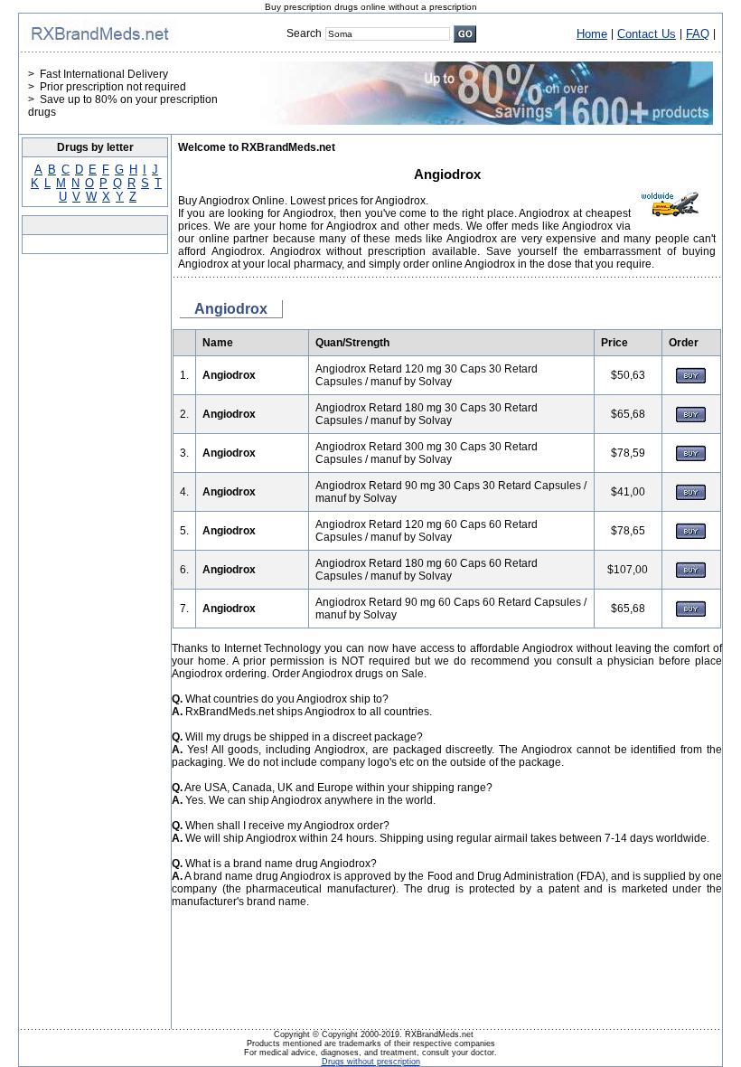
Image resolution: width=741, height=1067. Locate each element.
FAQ (697, 34)
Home (592, 34)
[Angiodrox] (691, 379)
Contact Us (646, 34)
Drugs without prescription (371, 1061)
